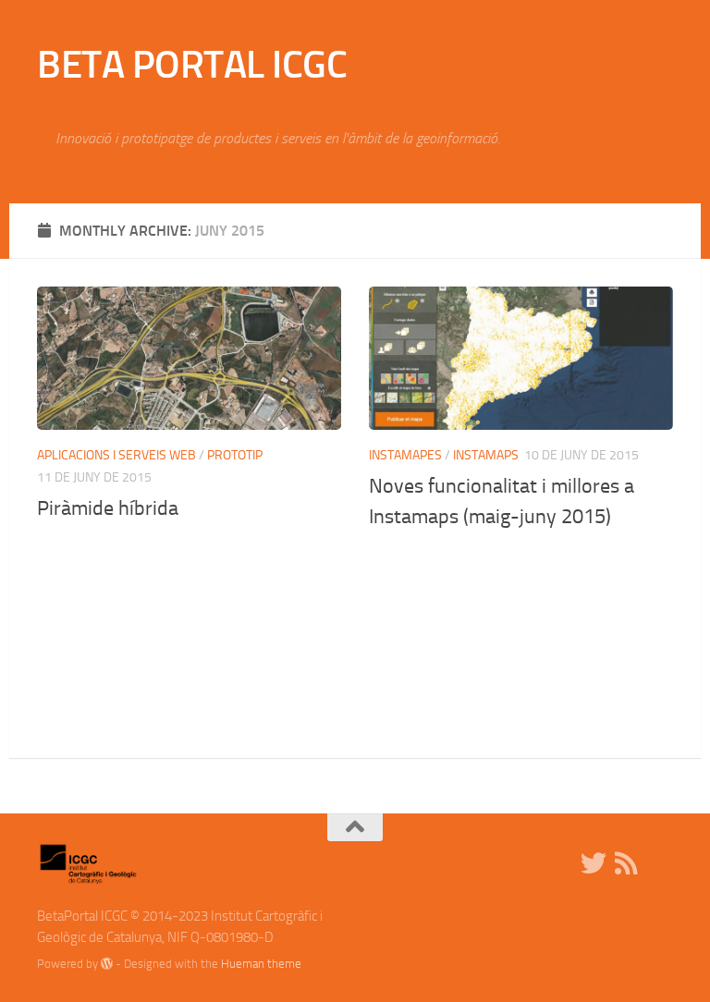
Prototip (235, 455)
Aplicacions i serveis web (116, 455)
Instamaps (486, 455)
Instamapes (405, 455)
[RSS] (627, 863)
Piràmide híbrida (107, 508)
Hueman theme (261, 964)
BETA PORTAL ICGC (192, 65)
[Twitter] (593, 863)
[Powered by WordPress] (107, 964)
